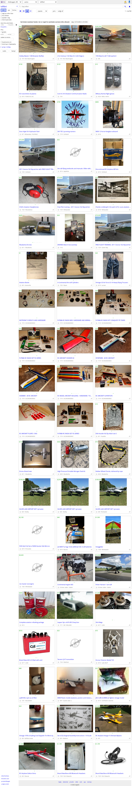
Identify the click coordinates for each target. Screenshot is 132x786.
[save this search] (129, 6)
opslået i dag (6, 18)
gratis (4, 32)
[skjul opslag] (53, 59)
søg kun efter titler (7, 13)
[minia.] (24, 11)
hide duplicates (6, 20)
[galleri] (27, 11)
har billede (5, 15)
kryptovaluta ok (6, 42)
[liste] (20, 11)
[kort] (30, 11)
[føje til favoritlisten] (20, 59)
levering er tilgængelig (9, 44)
